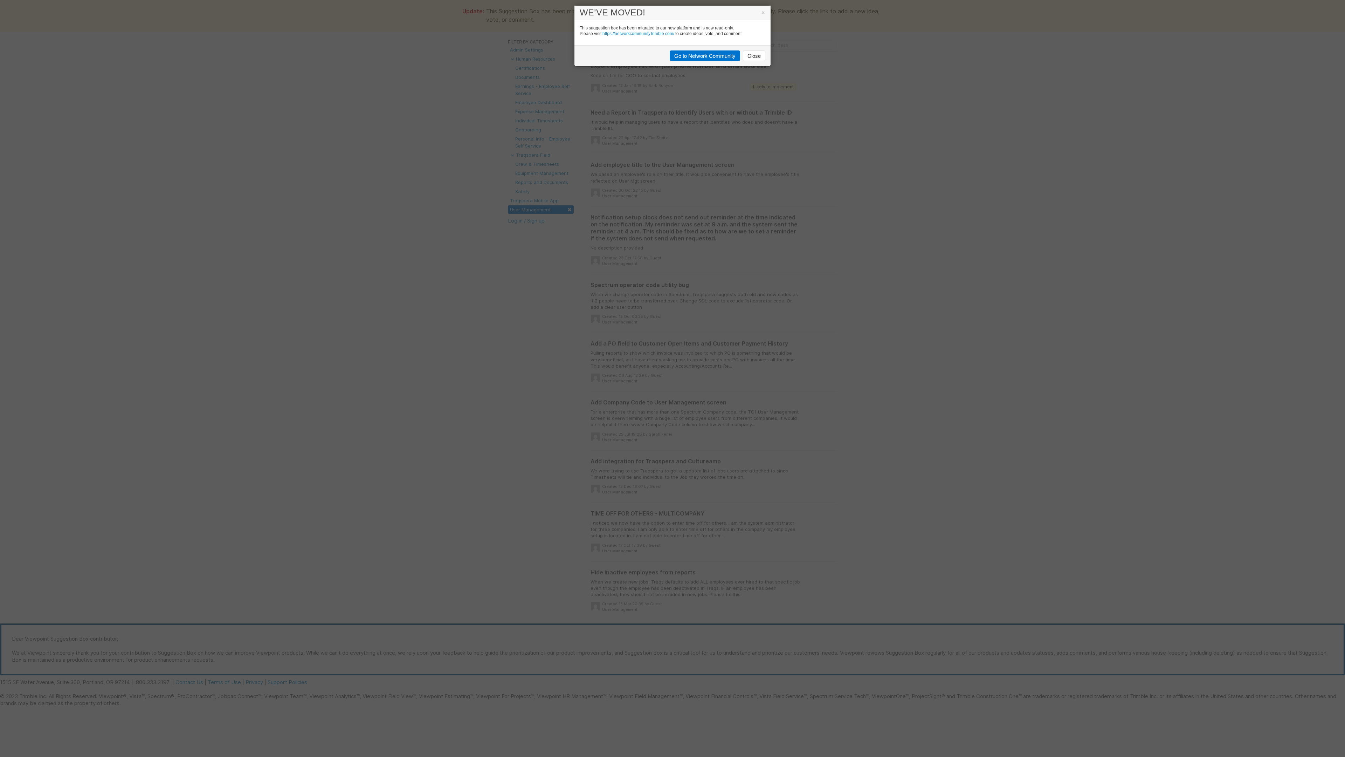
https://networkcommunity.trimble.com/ (638, 33)
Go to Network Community (705, 55)
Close (754, 55)
